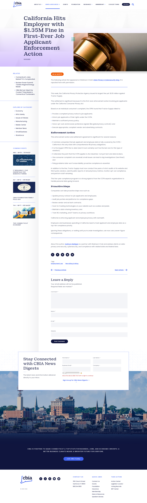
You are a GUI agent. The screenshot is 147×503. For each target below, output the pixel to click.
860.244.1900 (77, 486)
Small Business (21, 132)
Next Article (119, 270)
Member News (21, 128)
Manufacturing (21, 121)
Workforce (20, 135)
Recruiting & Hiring (72, 264)
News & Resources (52, 4)
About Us (37, 4)
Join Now (126, 4)
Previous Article (60, 270)
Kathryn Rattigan (71, 244)
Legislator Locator (117, 484)
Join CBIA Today (73, 459)
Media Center (21, 125)
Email (53, 321)
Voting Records (116, 486)
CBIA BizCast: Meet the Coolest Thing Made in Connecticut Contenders (25, 92)
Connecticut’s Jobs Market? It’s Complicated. (25, 78)
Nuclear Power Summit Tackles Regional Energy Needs (25, 85)
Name (53, 311)
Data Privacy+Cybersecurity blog (106, 80)
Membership (100, 4)
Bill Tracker (115, 489)
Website (53, 331)
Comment (54, 292)
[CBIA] (17, 4)
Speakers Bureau (97, 497)
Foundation (75, 4)
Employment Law (57, 264)
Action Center (116, 481)
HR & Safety (20, 114)
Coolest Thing (114, 4)
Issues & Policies (22, 118)
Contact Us (96, 481)
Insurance (87, 4)
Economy (19, 111)
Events (65, 4)
